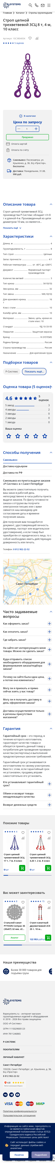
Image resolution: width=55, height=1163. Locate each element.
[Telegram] (11, 1094)
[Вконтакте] (5, 1094)
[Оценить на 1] (8, 436)
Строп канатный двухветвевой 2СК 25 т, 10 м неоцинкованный (40, 926)
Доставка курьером (15, 466)
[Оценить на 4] (35, 436)
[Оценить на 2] (17, 436)
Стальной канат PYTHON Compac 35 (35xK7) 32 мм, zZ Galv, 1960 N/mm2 (14, 926)
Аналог (14, 937)
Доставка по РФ (12, 472)
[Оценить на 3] (26, 436)
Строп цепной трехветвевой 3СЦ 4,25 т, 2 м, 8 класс (40, 857)
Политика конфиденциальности (20, 1111)
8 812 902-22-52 (21, 549)
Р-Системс (12, 371)
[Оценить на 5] (44, 436)
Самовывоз (10, 460)
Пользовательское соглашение (19, 1115)
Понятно (19, 1154)
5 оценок (19, 43)
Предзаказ (27, 137)
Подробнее (41, 1154)
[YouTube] (17, 1094)
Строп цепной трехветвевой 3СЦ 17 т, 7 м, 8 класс (14, 857)
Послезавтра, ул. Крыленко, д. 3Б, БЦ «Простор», (29, 163)
